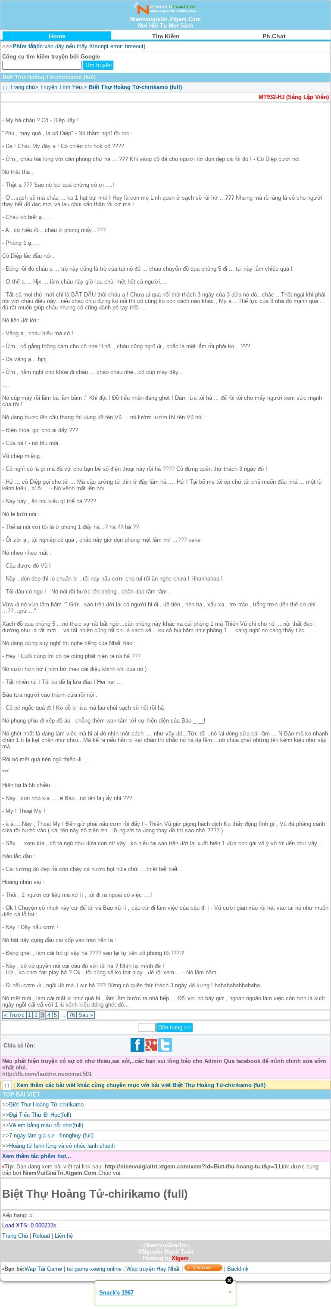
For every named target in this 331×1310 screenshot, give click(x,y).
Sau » (85, 1015)
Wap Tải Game (43, 1269)
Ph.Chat (274, 36)
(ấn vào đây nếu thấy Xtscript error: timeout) (78, 46)
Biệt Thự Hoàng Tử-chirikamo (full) (135, 87)
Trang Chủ (15, 1236)
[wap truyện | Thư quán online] (165, 12)
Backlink (238, 1269)
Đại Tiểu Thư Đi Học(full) (40, 1115)
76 (72, 1015)
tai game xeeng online (94, 1269)
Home (57, 36)
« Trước (14, 1015)
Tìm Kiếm (165, 36)
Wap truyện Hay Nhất (153, 1269)
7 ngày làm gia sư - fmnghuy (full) (51, 1135)
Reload (41, 1236)
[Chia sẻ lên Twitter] (165, 1050)
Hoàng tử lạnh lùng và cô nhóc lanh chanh (62, 1146)
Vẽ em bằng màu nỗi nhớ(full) (46, 1125)
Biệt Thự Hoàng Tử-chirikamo (46, 1104)
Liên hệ (64, 1236)
